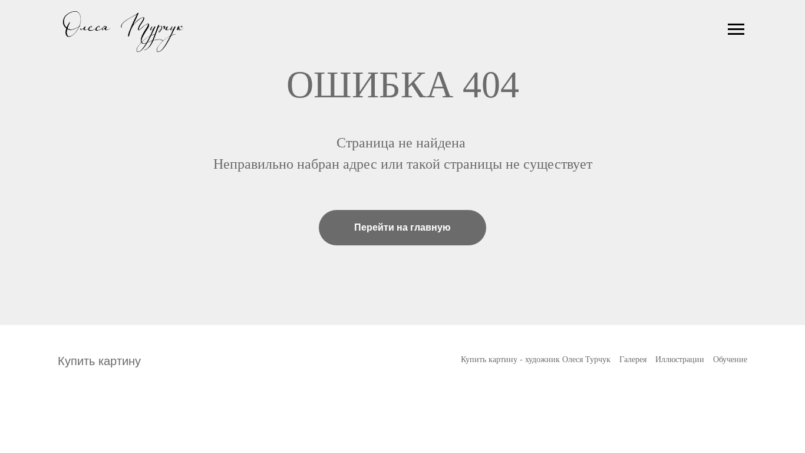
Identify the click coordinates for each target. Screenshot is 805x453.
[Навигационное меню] (736, 29)
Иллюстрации (679, 359)
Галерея (632, 359)
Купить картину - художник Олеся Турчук (536, 359)
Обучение (730, 359)
